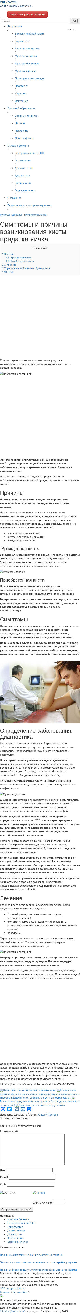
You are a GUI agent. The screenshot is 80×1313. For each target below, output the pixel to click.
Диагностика (22, 175)
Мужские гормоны (26, 56)
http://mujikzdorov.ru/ (12, 1311)
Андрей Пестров (48, 1114)
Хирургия (20, 93)
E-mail (4, 1177)
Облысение (14, 198)
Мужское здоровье (11, 214)
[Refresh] (39, 1192)
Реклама (5, 1292)
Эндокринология (25, 190)
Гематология (23, 160)
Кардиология (23, 183)
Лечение (8, 271)
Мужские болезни (18, 145)
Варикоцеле (22, 41)
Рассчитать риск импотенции (27, 14)
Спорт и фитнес (24, 138)
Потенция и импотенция (30, 78)
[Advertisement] (40, 318)
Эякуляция (21, 100)
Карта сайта (20, 1292)
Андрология (14, 26)
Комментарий (9, 1131)
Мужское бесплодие (27, 63)
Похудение (21, 130)
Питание (20, 123)
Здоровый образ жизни (21, 108)
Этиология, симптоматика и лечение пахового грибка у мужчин (38, 1262)
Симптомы (9, 264)
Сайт (3, 1184)
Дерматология (23, 168)
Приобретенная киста (20, 261)
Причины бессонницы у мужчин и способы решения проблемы (38, 1269)
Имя (2, 1170)
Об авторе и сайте (12, 1288)
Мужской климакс (25, 71)
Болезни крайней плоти (29, 33)
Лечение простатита (27, 48)
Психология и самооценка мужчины (29, 205)
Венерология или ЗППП (29, 153)
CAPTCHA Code (43, 1202)
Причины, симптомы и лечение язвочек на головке (31, 1254)
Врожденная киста (18, 257)
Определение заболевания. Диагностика (26, 268)
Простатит (21, 86)
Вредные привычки (26, 115)
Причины (8, 254)
